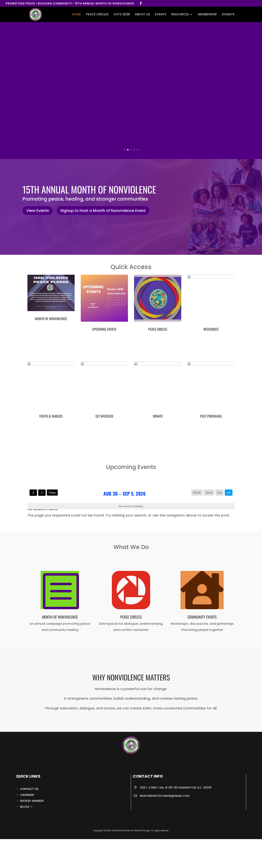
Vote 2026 (122, 14)
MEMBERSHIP (207, 14)
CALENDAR (27, 795)
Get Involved (104, 416)
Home (76, 14)
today (52, 492)
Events (160, 14)
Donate (228, 14)
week (209, 492)
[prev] (33, 492)
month (197, 492)
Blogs (24, 807)
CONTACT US (29, 789)
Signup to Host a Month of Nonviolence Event (103, 210)
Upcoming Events (104, 329)
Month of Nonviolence (51, 318)
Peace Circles (97, 14)
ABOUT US (142, 14)
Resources (180, 14)
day (219, 492)
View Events (37, 210)
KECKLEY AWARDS (32, 801)
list (229, 492)
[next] (42, 492)
